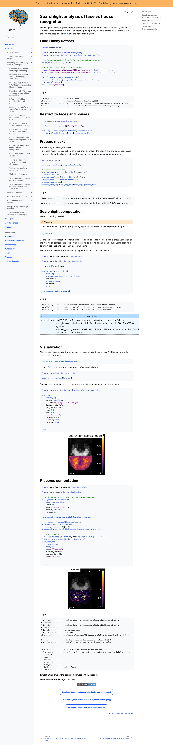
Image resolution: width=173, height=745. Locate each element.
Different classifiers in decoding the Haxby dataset (18, 101)
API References (11, 223)
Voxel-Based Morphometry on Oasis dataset (20, 179)
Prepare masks (147, 21)
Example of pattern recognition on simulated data (19, 117)
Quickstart (9, 44)
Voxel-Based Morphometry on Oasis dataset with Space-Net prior (20, 186)
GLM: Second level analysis (15, 201)
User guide (9, 219)
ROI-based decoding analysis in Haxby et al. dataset (18, 131)
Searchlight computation (151, 23)
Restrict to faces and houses (152, 18)
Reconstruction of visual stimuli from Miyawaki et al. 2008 (20, 139)
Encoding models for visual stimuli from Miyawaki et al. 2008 (20, 109)
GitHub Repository (12, 261)
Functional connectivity (16, 192)
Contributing (10, 237)
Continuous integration (14, 241)
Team (7, 253)
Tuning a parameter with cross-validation (19, 169)
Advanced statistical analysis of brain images (17, 214)
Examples (9, 48)
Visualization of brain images (15, 57)
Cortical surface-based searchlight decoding (18, 70)
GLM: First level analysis (17, 196)
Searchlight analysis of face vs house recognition (19, 148)
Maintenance (10, 245)
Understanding (19, 174)
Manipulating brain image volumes (17, 208)
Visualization (146, 26)
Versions (8, 257)
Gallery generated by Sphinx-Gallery (120, 713)
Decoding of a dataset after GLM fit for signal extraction (18, 77)
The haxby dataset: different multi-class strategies (17, 162)
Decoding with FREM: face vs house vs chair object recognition (20, 93)
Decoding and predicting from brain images (17, 63)
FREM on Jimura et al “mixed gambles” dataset (19, 124)
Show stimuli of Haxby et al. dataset (19, 155)
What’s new (10, 249)
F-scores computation (150, 29)
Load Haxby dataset (149, 15)
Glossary (8, 227)
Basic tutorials (13, 52)
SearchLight (115, 316)
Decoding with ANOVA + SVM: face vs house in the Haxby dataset (20, 85)
